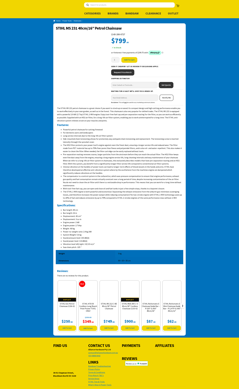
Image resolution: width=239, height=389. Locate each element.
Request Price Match (123, 72)
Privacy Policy (94, 369)
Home (58, 21)
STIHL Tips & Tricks (96, 381)
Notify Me (166, 97)
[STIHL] (173, 44)
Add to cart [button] (67, 328)
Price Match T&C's (96, 375)
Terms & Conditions (96, 372)
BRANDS (113, 13)
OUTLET (173, 13)
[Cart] (177, 5)
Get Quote (166, 85)
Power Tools (67, 21)
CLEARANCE (153, 13)
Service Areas (93, 378)
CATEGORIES (92, 13)
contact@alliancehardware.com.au (103, 352)
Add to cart (129, 59)
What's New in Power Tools (99, 385)
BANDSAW (132, 13)
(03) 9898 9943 (94, 355)
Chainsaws (77, 21)
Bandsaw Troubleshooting (99, 366)
